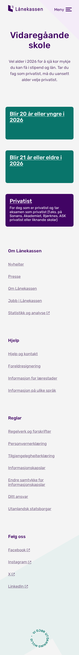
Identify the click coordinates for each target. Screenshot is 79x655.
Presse (14, 276)
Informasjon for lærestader (32, 378)
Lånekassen (25, 8)
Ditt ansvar (18, 496)
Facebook (17, 550)
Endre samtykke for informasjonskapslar (26, 482)
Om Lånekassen (22, 288)
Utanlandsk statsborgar (29, 508)
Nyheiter (16, 264)
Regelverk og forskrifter (29, 431)
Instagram (18, 562)
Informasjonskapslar (26, 467)
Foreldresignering (24, 366)
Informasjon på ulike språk (32, 390)
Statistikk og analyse (27, 313)
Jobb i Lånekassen (25, 300)
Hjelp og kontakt (23, 353)
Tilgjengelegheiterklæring (31, 455)
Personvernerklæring (27, 443)
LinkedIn (16, 586)
